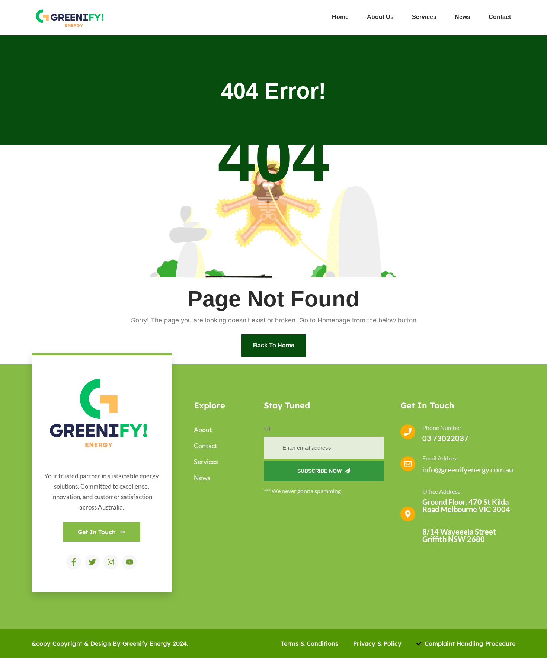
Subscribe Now (320, 471)
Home (340, 17)
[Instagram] (110, 562)
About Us (380, 17)
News (462, 17)
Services (424, 17)
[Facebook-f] (73, 562)
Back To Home (273, 345)
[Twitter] (92, 562)
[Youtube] (129, 562)
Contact (500, 17)
